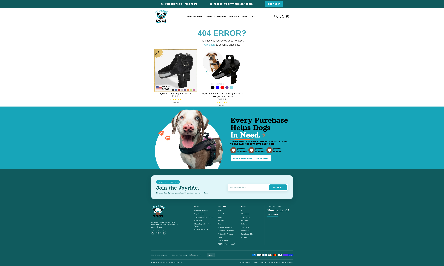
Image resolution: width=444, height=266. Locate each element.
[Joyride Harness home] (161, 16)
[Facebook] (158, 232)
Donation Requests (225, 227)
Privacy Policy (245, 262)
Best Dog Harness (201, 210)
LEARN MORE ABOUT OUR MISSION (250, 158)
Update (210, 255)
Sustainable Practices (226, 231)
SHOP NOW (274, 4)
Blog (219, 224)
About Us (221, 214)
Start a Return (223, 241)
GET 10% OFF (278, 187)
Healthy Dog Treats (201, 229)
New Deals (198, 220)
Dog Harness (199, 214)
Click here (209, 44)
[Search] (276, 16)
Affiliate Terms (274, 262)
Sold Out (176, 102)
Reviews (221, 220)
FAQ (242, 210)
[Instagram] (153, 232)
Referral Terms (287, 262)
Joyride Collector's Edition (204, 217)
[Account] (282, 16)
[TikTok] (164, 232)
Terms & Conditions (260, 262)
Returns (244, 224)
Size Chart (245, 227)
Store (220, 217)
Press (220, 237)
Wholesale (245, 214)
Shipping (244, 220)
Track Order (245, 217)
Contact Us (245, 231)
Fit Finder (244, 237)
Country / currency (179, 255)
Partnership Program (225, 234)
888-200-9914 (272, 215)
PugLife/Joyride (247, 234)
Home (220, 210)
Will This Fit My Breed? (226, 244)
